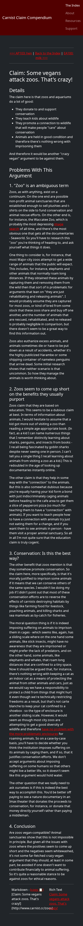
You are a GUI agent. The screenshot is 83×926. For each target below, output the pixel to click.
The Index (72, 5)
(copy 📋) (37, 890)
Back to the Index (47, 53)
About (69, 13)
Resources (73, 21)
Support (71, 28)
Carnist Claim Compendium (27, 17)
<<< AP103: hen (21, 53)
